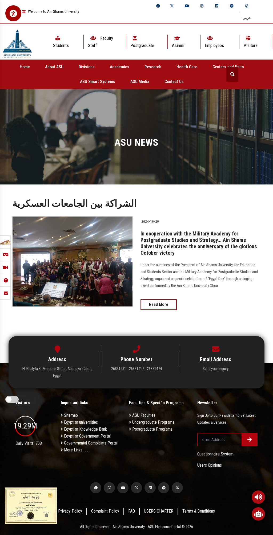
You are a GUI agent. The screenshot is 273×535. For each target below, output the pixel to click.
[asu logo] (17, 41)
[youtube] (187, 6)
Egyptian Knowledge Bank (85, 429)
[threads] (246, 6)
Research (152, 66)
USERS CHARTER (158, 511)
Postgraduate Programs (151, 429)
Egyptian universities (80, 422)
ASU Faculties (143, 415)
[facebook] (158, 6)
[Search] (232, 74)
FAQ (131, 511)
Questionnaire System (215, 454)
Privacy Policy (70, 511)
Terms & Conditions (198, 511)
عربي (247, 17)
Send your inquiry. (216, 368)
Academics (119, 66)
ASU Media (139, 81)
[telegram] (232, 6)
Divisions (87, 66)
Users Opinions (209, 465)
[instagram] (202, 6)
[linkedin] (217, 6)
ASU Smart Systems (97, 81)
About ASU (54, 66)
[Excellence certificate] (31, 505)
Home (25, 66)
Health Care (186, 66)
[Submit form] (250, 439)
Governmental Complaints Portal (90, 443)
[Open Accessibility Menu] (13, 13)
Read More (158, 304)
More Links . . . (75, 450)
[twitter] (172, 6)
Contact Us (174, 81)
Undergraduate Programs (152, 422)
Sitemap (70, 415)
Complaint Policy (105, 511)
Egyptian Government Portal (87, 436)
